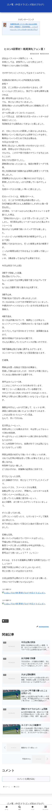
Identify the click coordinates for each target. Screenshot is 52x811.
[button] (47, 499)
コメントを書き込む (26, 779)
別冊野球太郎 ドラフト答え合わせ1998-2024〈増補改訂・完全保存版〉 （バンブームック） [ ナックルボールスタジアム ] (24, 26)
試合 (6, 621)
